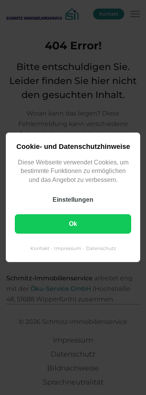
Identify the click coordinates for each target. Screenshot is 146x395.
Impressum (67, 249)
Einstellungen (73, 200)
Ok (73, 224)
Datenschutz (101, 249)
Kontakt (39, 249)
